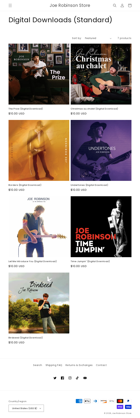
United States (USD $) (24, 408)
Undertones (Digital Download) (89, 185)
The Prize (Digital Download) (26, 108)
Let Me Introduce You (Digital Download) (33, 261)
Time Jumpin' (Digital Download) (90, 261)
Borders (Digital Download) (25, 185)
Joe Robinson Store (121, 413)
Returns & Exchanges (79, 365)
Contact (101, 365)
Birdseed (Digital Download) (26, 337)
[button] (10, 5)
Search (37, 365)
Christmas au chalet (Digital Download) (94, 108)
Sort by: (76, 38)
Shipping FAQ (54, 365)
